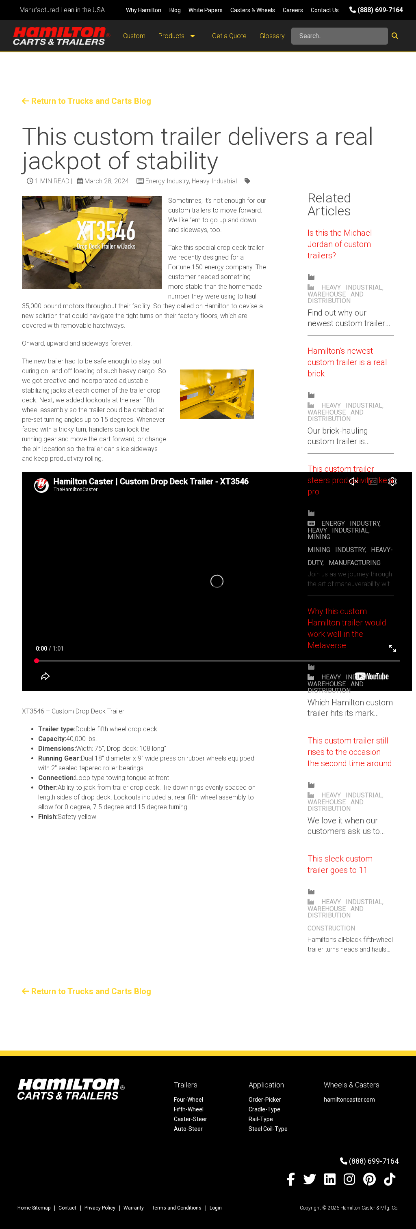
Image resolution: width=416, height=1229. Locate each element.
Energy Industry (167, 181)
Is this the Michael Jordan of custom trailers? (340, 244)
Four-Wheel (188, 1099)
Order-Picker (265, 1099)
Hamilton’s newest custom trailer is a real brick (347, 362)
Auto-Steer (188, 1129)
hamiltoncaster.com (349, 1099)
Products (172, 36)
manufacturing (355, 563)
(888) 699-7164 (379, 10)
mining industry (336, 550)
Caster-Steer (190, 1119)
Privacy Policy (99, 1208)
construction (331, 928)
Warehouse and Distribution (336, 297)
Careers (293, 10)
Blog (175, 10)
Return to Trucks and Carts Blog (90, 101)
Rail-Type (261, 1119)
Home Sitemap (33, 1208)
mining (319, 537)
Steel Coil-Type (268, 1129)
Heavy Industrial (214, 181)
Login (216, 1208)
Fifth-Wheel (189, 1109)
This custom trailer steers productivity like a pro (351, 480)
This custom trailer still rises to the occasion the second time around (350, 752)
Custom (134, 36)
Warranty (134, 1208)
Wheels (265, 10)
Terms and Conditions (177, 1208)
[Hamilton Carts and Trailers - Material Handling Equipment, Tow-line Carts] (61, 36)
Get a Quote (229, 36)
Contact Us (325, 10)
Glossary (272, 36)
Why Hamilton (143, 10)
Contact (67, 1208)
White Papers (205, 10)
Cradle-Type (264, 1109)
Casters (240, 10)
